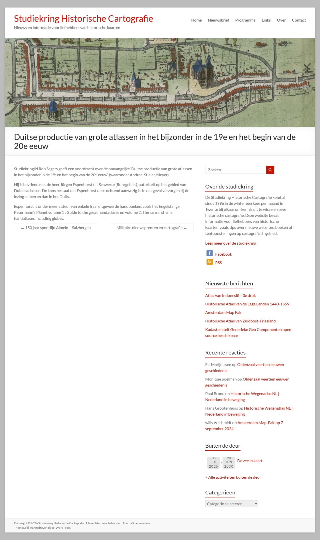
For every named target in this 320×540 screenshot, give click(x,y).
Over (281, 20)
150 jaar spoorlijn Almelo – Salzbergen (55, 227)
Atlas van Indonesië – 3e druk (230, 295)
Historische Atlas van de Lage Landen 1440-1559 (247, 303)
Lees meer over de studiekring (230, 243)
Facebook (223, 254)
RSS (218, 262)
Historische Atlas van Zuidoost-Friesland (240, 320)
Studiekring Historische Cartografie (83, 18)
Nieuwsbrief (218, 20)
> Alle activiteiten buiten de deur (233, 477)
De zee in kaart (249, 460)
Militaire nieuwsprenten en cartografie (151, 227)
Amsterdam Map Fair (223, 312)
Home (196, 20)
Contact (299, 20)
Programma (245, 20)
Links (266, 20)
